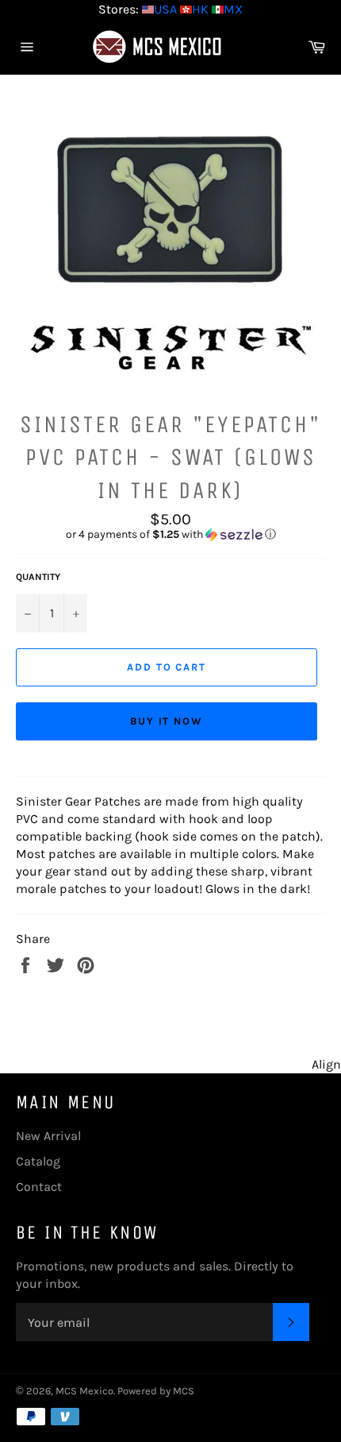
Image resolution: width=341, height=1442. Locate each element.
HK (200, 9)
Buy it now (167, 721)
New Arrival (48, 1135)
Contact (39, 1186)
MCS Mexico (84, 1391)
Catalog (38, 1161)
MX (233, 9)
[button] (170, 535)
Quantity (38, 576)
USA (165, 9)
